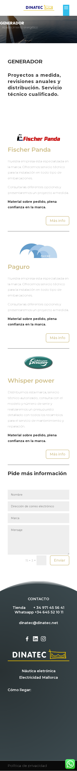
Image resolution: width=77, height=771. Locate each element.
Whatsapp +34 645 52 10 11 (39, 612)
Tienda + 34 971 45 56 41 (38, 608)
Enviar (59, 560)
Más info (57, 221)
